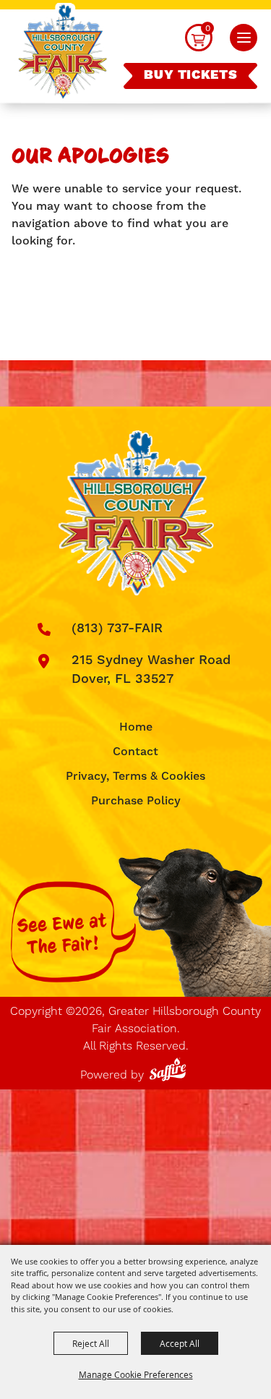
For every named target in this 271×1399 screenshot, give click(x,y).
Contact (135, 751)
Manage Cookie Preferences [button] (136, 1374)
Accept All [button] (179, 1343)
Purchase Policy (136, 801)
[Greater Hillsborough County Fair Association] (62, 53)
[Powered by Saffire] (170, 1067)
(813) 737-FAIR (117, 628)
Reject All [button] (90, 1343)
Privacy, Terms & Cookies (135, 776)
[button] (243, 37)
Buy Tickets (190, 75)
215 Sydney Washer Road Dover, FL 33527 (151, 669)
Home (135, 727)
